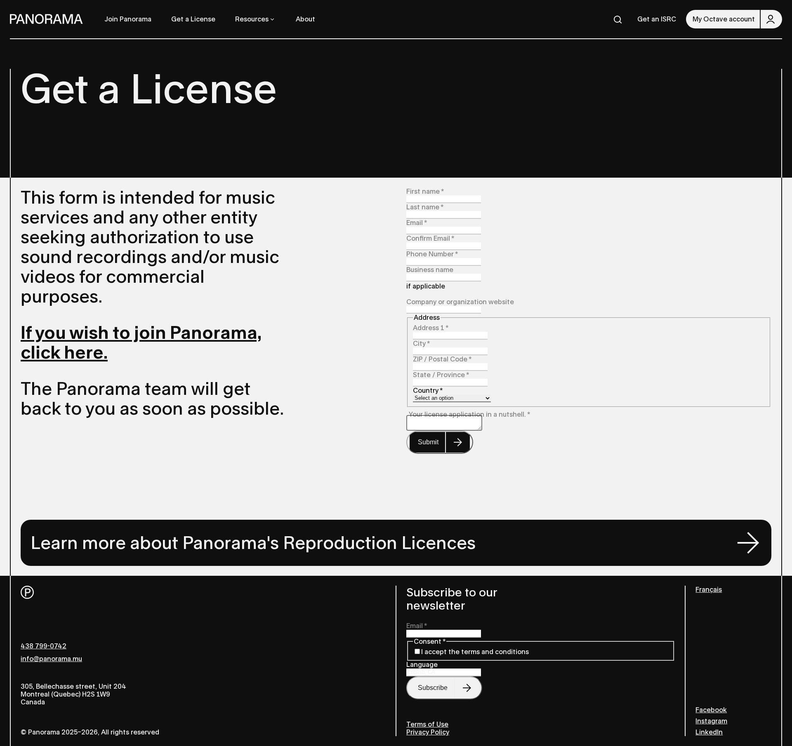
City (421, 343)
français (708, 590)
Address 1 (430, 328)
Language (422, 665)
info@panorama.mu (51, 659)
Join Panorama (128, 19)
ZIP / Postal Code (442, 359)
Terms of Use (427, 724)
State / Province (441, 375)
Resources (252, 19)
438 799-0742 (43, 646)
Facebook (711, 710)
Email (416, 223)
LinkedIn (709, 732)
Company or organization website (460, 302)
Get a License (193, 19)
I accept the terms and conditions (475, 652)
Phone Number (432, 254)
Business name (429, 270)
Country (428, 390)
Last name (424, 207)
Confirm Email (430, 238)
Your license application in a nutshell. (469, 414)
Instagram (711, 721)
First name (425, 191)
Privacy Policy (427, 732)
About (305, 19)
